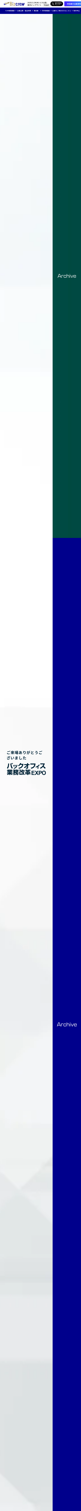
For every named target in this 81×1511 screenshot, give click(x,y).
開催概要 (11, 11)
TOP (6, 11)
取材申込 (77, 11)
